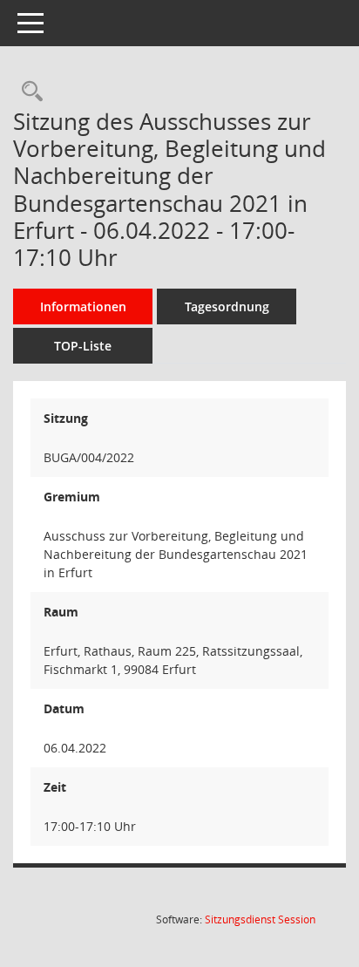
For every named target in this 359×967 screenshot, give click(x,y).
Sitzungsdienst (260, 919)
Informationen (83, 306)
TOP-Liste (83, 345)
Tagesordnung (227, 306)
